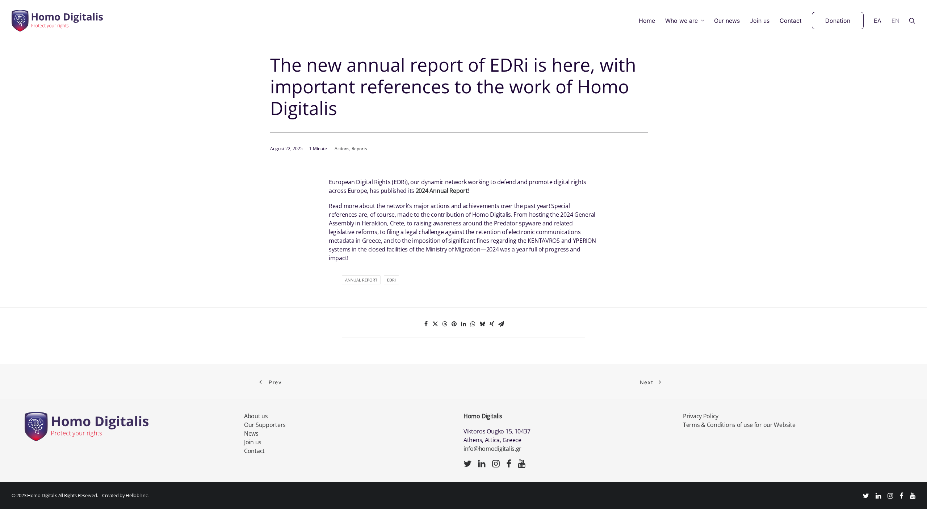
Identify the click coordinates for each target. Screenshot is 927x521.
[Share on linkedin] (463, 323)
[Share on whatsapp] (473, 323)
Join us (759, 20)
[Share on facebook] (425, 323)
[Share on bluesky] (482, 323)
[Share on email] (501, 323)
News (251, 433)
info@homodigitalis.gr (492, 449)
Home (647, 20)
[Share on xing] (491, 323)
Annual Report (361, 280)
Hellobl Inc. (137, 495)
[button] (912, 20)
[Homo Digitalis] (57, 20)
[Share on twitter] (435, 323)
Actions (342, 148)
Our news (727, 20)
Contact (791, 20)
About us (256, 416)
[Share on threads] (444, 323)
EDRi (391, 280)
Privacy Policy (700, 416)
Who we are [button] (681, 20)
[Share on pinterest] (454, 323)
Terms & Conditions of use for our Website (739, 425)
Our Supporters (265, 425)
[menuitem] (647, 20)
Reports (359, 148)
